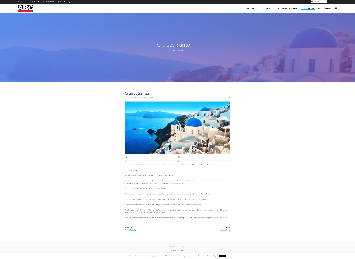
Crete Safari (282, 8)
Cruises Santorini (308, 8)
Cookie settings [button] (212, 256)
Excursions (293, 8)
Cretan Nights (268, 8)
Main (247, 8)
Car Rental (255, 8)
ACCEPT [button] (222, 256)
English (316, 1)
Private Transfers (324, 8)
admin (128, 98)
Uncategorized (136, 98)
